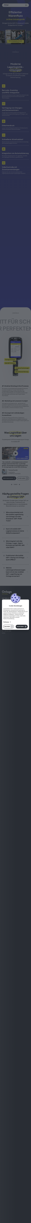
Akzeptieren (20, 626)
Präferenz (6, 622)
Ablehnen (7, 626)
